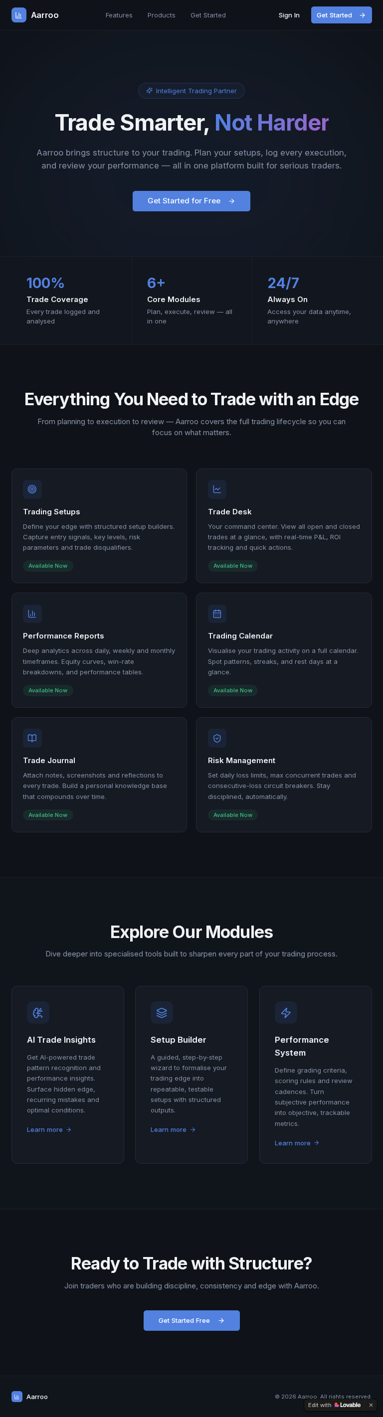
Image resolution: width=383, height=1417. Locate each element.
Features (119, 15)
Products (162, 15)
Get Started (208, 15)
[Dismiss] (371, 1405)
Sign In (289, 15)
